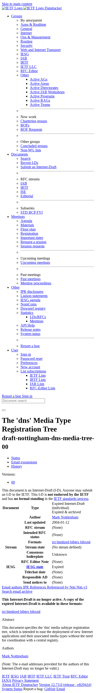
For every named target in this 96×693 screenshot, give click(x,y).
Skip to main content (17, 4)
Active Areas (39, 84)
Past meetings (31, 279)
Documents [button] (19, 154)
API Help (28, 325)
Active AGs (38, 79)
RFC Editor (29, 71)
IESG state (34, 567)
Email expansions (24, 462)
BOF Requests (31, 129)
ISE (23, 192)
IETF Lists (38, 375)
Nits (72, 587)
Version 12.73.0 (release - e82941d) (65, 685)
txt (54, 542)
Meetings (36, 321)
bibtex (75, 542)
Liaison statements (34, 296)
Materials (27, 225)
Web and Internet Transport (41, 50)
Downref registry (33, 308)
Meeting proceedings (36, 283)
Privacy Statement (25, 680)
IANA (6, 680)
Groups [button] (16, 16)
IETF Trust (61, 676)
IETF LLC (29, 67)
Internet (26, 33)
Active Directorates (44, 88)
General (26, 29)
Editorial (27, 196)
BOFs (25, 125)
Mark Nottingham (65, 517)
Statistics (27, 313)
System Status (12, 689)
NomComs (29, 304)
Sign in (26, 354)
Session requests (33, 246)
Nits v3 (81, 587)
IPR (26, 587)
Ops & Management (35, 37)
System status (30, 334)
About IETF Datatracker (20, 685)
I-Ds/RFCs (38, 317)
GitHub (49, 689)
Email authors (12, 587)
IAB (24, 58)
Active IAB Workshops (47, 92)
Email (60, 689)
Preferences (29, 363)
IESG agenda (30, 300)
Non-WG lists (31, 150)
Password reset (31, 359)
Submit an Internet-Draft (38, 167)
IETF (6, 676)
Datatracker (53, 8)
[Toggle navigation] (4, 410)
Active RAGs (40, 100)
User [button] (14, 350)
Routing (26, 41)
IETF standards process (71, 499)
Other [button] (15, 287)
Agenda (26, 221)
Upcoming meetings (35, 263)
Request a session (33, 242)
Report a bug (30, 346)
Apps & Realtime (33, 24)
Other (25, 75)
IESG (25, 54)
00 (13, 482)
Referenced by (58, 587)
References (38, 587)
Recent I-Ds (29, 163)
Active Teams (40, 105)
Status (15, 458)
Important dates (32, 238)
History (16, 466)
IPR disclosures (32, 292)
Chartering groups (34, 121)
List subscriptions (33, 371)
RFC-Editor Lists (42, 388)
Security (27, 46)
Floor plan (28, 229)
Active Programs (42, 96)
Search (26, 158)
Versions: (8, 474)
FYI (40, 212)
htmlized (63, 542)
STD (25, 212)
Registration (29, 233)
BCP (33, 212)
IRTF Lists (38, 380)
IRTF (24, 62)
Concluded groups (34, 146)
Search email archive (17, 591)
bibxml (85, 542)
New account (30, 367)
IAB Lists (37, 384)
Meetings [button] (18, 217)
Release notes (31, 330)
